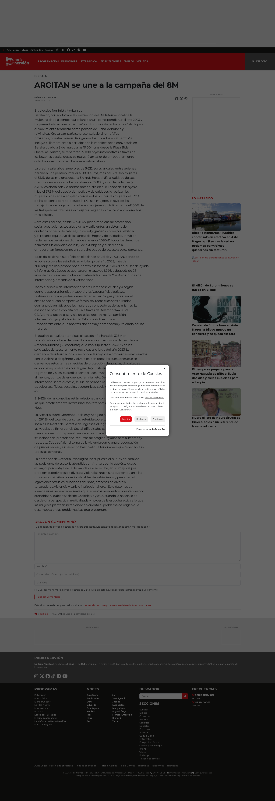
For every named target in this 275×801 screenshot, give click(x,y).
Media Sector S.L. (156, 429)
